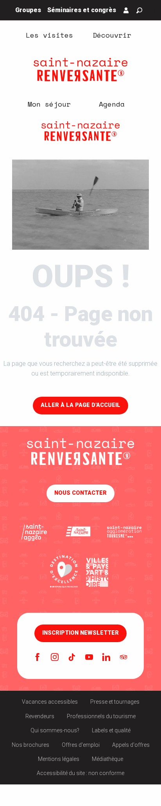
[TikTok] (71, 657)
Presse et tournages (115, 702)
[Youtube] (89, 657)
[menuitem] (49, 34)
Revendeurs (39, 716)
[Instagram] (54, 657)
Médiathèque (107, 759)
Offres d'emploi (81, 745)
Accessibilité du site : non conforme (80, 773)
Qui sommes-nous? (54, 730)
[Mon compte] (126, 10)
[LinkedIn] (106, 657)
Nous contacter (80, 493)
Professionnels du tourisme (101, 716)
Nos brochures (30, 745)
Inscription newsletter (80, 633)
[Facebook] (37, 657)
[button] (139, 10)
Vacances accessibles (50, 702)
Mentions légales (58, 759)
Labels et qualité (111, 730)
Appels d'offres (131, 745)
